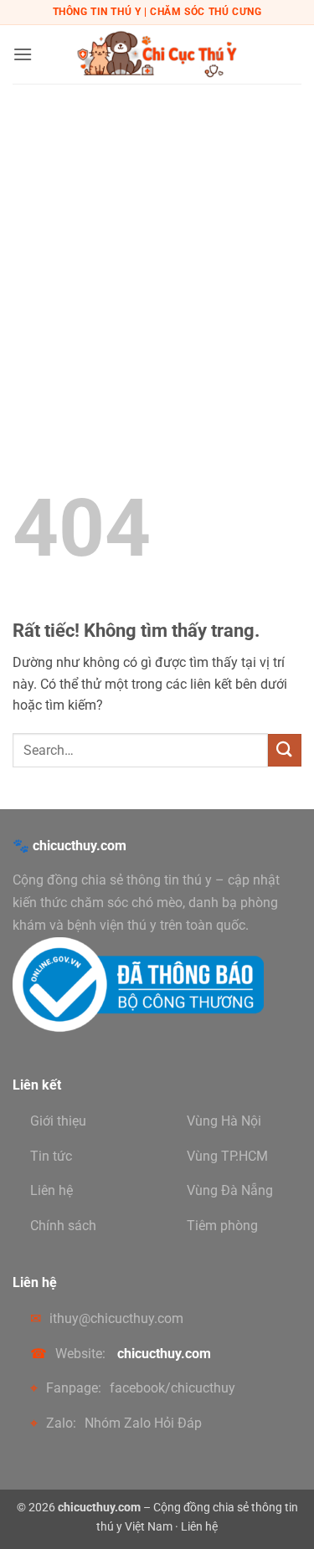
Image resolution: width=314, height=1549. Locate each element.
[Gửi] (284, 750)
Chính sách (63, 1226)
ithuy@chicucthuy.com (116, 1318)
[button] (23, 53)
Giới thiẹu (58, 1121)
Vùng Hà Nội (224, 1121)
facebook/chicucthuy (172, 1388)
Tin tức (51, 1156)
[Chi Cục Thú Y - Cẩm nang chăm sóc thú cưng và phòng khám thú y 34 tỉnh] (157, 54)
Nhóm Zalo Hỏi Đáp (143, 1423)
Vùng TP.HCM (227, 1156)
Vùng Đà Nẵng (230, 1190)
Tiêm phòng (222, 1226)
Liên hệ (51, 1190)
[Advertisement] (157, 249)
